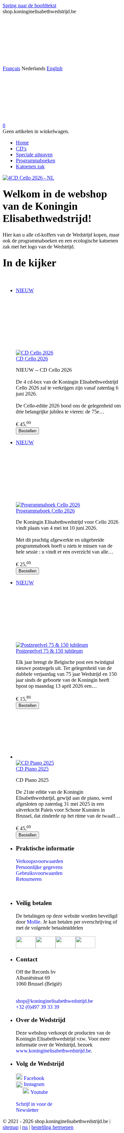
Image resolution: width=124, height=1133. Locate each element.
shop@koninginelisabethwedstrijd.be (54, 1001)
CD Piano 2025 (32, 769)
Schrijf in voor (31, 1104)
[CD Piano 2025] (68, 734)
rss (25, 1127)
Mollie (33, 922)
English (54, 68)
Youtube (39, 1092)
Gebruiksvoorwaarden (39, 873)
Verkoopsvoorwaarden (39, 861)
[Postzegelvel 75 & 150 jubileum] (68, 616)
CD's (21, 148)
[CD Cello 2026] (68, 324)
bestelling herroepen (52, 1127)
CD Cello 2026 (32, 358)
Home (22, 142)
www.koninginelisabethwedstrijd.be (53, 1050)
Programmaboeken (35, 160)
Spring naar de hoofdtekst (29, 5)
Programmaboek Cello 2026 (45, 510)
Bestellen (27, 430)
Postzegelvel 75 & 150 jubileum (49, 651)
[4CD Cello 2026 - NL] (28, 178)
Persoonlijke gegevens (39, 867)
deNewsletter (34, 1107)
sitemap (11, 1127)
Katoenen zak (30, 166)
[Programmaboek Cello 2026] (68, 476)
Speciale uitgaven (34, 154)
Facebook (33, 1078)
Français (11, 68)
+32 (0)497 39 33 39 (37, 1007)
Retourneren (29, 879)
